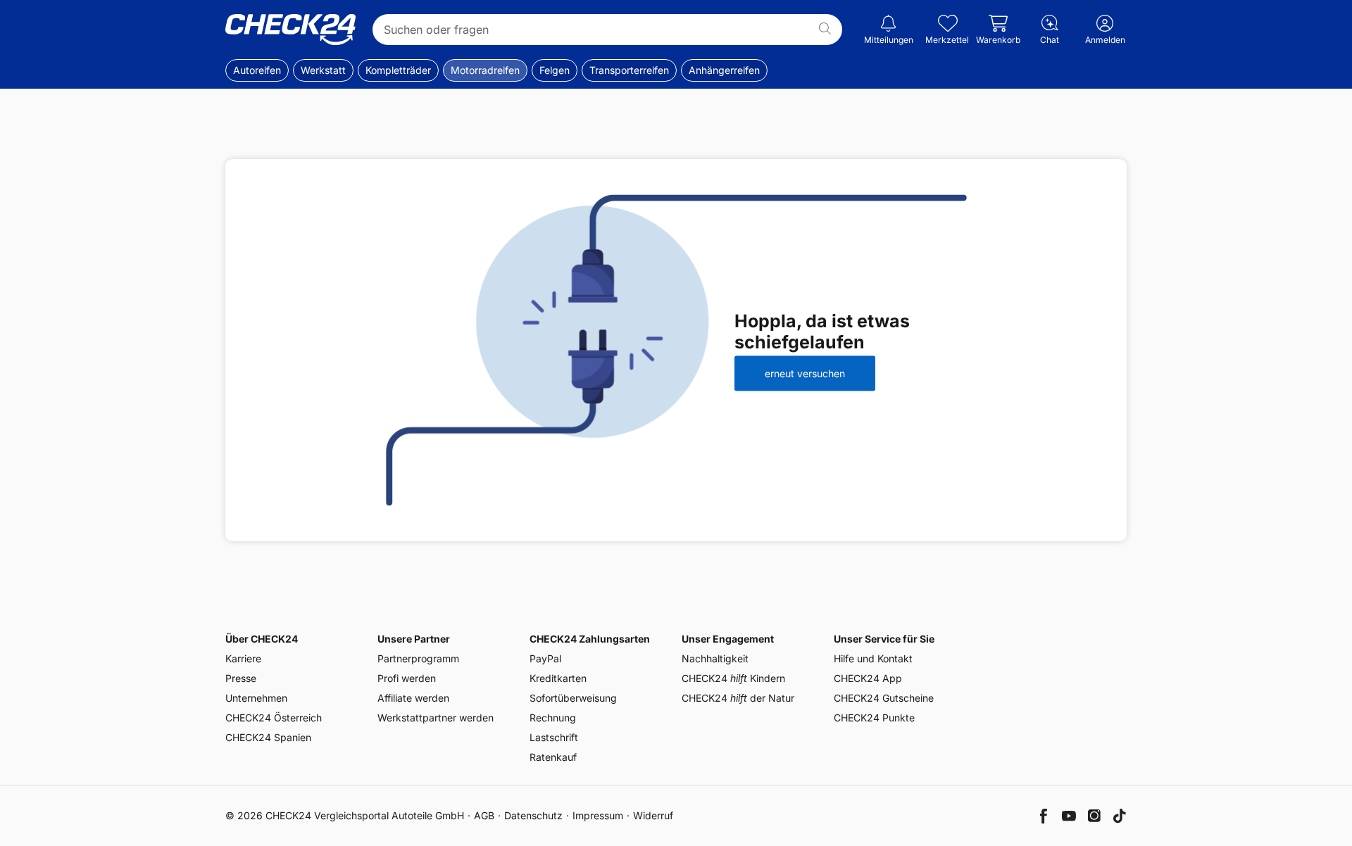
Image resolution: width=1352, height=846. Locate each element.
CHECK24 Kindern (733, 678)
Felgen (554, 70)
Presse (240, 678)
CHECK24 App (868, 678)
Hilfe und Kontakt (873, 658)
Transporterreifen (629, 70)
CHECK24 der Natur (738, 698)
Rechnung (553, 718)
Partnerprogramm (418, 658)
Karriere (243, 658)
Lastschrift (554, 737)
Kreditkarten (558, 678)
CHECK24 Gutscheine (884, 698)
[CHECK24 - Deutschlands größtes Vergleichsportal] (290, 29)
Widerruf (653, 815)
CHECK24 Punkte (874, 718)
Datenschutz (533, 815)
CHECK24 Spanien (268, 737)
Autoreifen (257, 70)
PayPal (545, 658)
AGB (484, 815)
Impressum (597, 815)
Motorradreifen (485, 70)
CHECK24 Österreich (273, 718)
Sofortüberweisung (573, 698)
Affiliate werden (413, 698)
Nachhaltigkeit (715, 658)
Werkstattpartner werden (435, 718)
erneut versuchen (805, 373)
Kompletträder (398, 70)
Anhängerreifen (724, 70)
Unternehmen (256, 698)
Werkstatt (323, 70)
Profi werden (406, 678)
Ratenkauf (553, 757)
